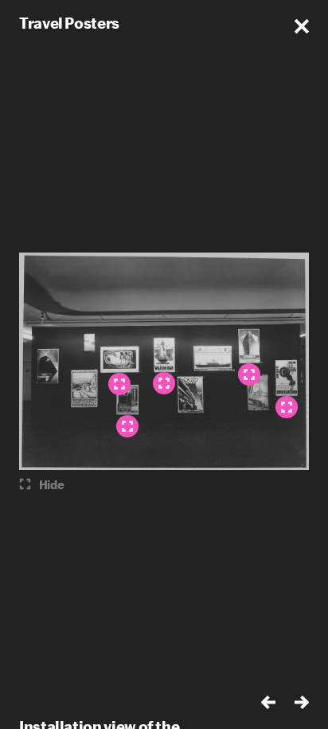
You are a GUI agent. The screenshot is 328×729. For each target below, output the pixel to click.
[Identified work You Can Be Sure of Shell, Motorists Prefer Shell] (119, 384)
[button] (301, 26)
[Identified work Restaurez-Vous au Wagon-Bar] (164, 383)
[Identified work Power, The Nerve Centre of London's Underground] (286, 407)
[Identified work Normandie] (249, 374)
